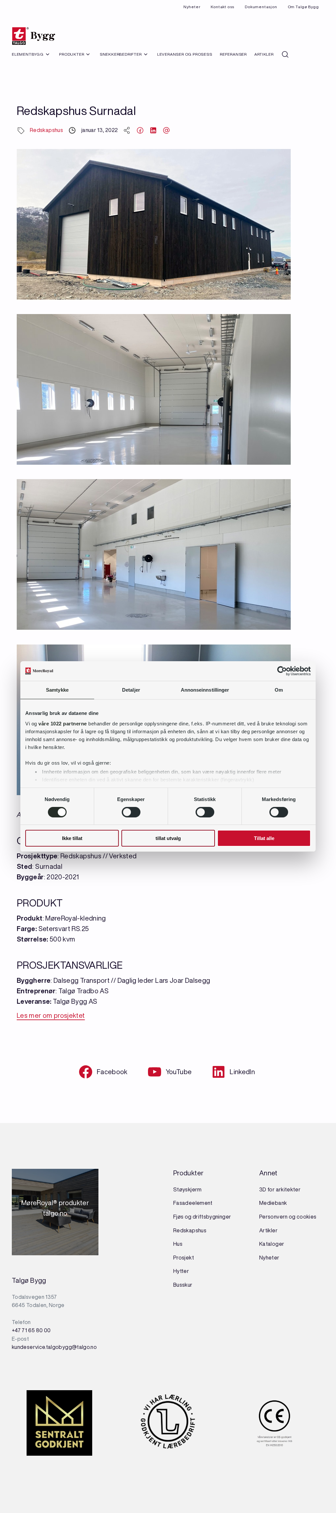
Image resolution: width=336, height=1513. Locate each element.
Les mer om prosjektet (51, 1015)
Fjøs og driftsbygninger (202, 1216)
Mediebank (273, 1202)
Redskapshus (46, 130)
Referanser (233, 54)
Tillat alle (264, 838)
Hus (177, 1243)
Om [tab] (279, 690)
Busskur (183, 1284)
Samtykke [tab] (57, 690)
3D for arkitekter (280, 1189)
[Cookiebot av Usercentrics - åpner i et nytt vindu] (282, 671)
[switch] (131, 812)
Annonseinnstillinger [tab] (205, 690)
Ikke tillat (72, 838)
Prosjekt (183, 1257)
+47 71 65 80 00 (31, 1330)
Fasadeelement (193, 1202)
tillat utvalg (168, 838)
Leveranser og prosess (184, 54)
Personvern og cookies (288, 1216)
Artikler (263, 54)
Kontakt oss (222, 7)
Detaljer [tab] (131, 690)
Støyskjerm (187, 1189)
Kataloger (271, 1243)
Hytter (181, 1271)
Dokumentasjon (261, 7)
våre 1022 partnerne (62, 723)
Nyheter (191, 7)
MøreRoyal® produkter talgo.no (55, 1212)
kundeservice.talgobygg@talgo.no (54, 1347)
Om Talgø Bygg (303, 7)
